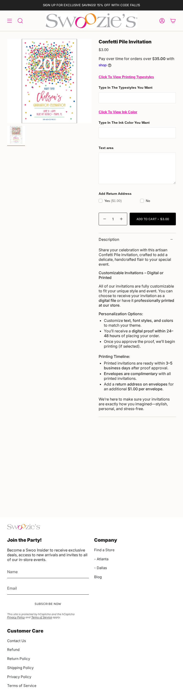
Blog (98, 577)
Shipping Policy (20, 667)
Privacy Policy (16, 617)
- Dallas (100, 568)
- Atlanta (101, 559)
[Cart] (173, 20)
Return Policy (18, 658)
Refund (13, 649)
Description (109, 239)
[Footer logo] (24, 527)
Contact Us (16, 641)
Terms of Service (41, 617)
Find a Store (104, 550)
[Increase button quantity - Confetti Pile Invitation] (121, 219)
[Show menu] (9, 20)
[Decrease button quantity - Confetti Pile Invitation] (104, 219)
